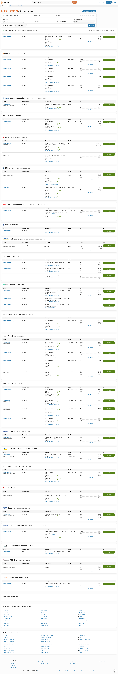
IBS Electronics (11, 488)
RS (16, 137)
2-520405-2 (82, 612)
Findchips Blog (101, 2)
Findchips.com (5, 2)
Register (109, 2)
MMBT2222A (82, 646)
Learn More (13, 665)
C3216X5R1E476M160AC (47, 637)
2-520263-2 (44, 618)
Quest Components (14, 256)
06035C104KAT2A (83, 650)
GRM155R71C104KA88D (9, 643)
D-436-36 (81, 623)
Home (12, 661)
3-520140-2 (44, 616)
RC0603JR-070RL (45, 652)
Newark (22, 30)
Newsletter (72, 663)
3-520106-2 (82, 618)
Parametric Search (42, 661)
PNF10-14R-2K (44, 625)
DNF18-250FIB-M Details (89, 11)
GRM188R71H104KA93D (84, 639)
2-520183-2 (44, 610)
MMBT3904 (6, 637)
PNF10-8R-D (82, 609)
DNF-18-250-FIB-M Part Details (52, 307)
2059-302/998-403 (46, 622)
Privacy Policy (50, 670)
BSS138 (5, 646)
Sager (19, 508)
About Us (13, 663)
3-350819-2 (6, 609)
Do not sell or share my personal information (84, 670)
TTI (17, 168)
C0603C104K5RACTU (46, 643)
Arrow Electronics (22, 116)
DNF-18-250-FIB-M (7, 304)
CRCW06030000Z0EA (9, 645)
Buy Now (109, 37)
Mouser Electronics (28, 98)
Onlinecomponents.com (28, 204)
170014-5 (81, 616)
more (53, 213)
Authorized (36, 15)
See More (90, 41)
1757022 (81, 610)
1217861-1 (43, 620)
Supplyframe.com (41, 670)
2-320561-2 (44, 623)
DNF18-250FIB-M (7, 36)
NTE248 (5, 635)
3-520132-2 (6, 614)
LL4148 (80, 652)
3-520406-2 (6, 612)
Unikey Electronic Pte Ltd (19, 577)
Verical (17, 53)
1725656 (43, 614)
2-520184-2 (6, 622)
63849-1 (43, 609)
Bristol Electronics (16, 285)
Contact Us (13, 667)
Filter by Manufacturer (8, 25)
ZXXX (80, 637)
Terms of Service (59, 670)
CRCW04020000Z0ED (46, 645)
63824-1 (43, 612)
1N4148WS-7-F (82, 643)
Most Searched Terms (43, 663)
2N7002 (43, 650)
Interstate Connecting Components (34, 449)
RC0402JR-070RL (45, 639)
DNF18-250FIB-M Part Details (52, 46)
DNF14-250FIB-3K (83, 620)
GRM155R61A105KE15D (9, 650)
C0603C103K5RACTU (9, 652)
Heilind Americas (27, 239)
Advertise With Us (102, 661)
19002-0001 (82, 614)
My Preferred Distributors (9, 15)
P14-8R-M (81, 622)
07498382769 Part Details (51, 184)
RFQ (109, 299)
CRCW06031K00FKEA (84, 648)
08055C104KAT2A (8, 648)
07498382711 (6, 187)
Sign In (115, 2)
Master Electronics (28, 525)
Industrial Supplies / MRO (87, 15)
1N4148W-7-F (82, 641)
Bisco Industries (17, 225)
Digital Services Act (68, 670)
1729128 (5, 620)
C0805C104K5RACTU (46, 641)
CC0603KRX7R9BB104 (84, 645)
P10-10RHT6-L (7, 625)
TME (20, 431)
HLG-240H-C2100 (83, 635)
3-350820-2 (6, 610)
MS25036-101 (7, 618)
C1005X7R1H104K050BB (47, 635)
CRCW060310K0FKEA (9, 639)
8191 (80, 625)
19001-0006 (6, 623)
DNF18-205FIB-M (8, 616)
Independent (60, 15)
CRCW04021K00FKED (9, 641)
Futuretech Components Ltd (26, 546)
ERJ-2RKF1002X (45, 648)
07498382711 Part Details (51, 197)
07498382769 (6, 174)
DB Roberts (19, 560)
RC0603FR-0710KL (45, 646)
